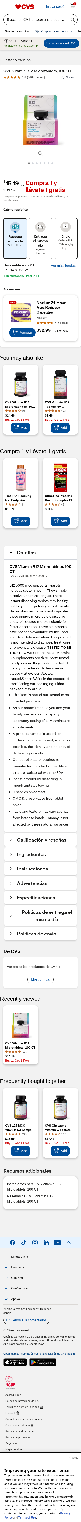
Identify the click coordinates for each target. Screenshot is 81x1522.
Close (73, 1458)
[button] (63, 265)
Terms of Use (27, 1517)
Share (70, 77)
